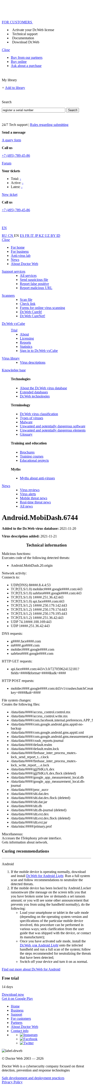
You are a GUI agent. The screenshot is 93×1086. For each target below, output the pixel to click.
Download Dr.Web (25, 42)
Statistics (26, 346)
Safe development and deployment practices (33, 1078)
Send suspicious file (34, 280)
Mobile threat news (33, 498)
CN (11, 236)
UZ (48, 236)
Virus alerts (28, 494)
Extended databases (34, 392)
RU (5, 236)
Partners (16, 1023)
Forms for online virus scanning (42, 308)
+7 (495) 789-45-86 (16, 155)
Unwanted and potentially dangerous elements (53, 430)
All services (28, 275)
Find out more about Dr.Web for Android (31, 969)
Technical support (24, 34)
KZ (42, 236)
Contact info (19, 1031)
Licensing (27, 338)
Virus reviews (30, 490)
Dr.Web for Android (44, 876)
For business (20, 251)
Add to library (15, 88)
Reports (25, 342)
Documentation (23, 38)
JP (37, 236)
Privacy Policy (12, 1082)
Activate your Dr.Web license (33, 30)
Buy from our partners (26, 57)
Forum (6, 163)
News (15, 260)
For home (18, 247)
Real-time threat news (35, 502)
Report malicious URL (36, 288)
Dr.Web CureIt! (31, 312)
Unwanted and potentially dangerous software (52, 426)
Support (16, 1014)
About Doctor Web (24, 264)
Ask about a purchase (26, 66)
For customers (21, 1018)
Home (15, 1006)
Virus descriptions (32, 362)
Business (17, 1010)
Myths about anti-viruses (37, 478)
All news (26, 506)
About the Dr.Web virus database (43, 388)
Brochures (27, 452)
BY (53, 236)
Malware (26, 422)
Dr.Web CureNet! (32, 316)
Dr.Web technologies (35, 396)
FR (27, 236)
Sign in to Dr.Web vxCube (39, 351)
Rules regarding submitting (49, 125)
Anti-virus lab (20, 255)
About (24, 334)
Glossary (26, 434)
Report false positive (34, 284)
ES (22, 236)
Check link (27, 304)
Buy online (19, 62)
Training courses (31, 456)
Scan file (26, 300)
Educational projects (34, 460)
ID (58, 236)
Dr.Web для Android (39, 945)
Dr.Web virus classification (39, 414)
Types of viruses (31, 418)
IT (32, 236)
